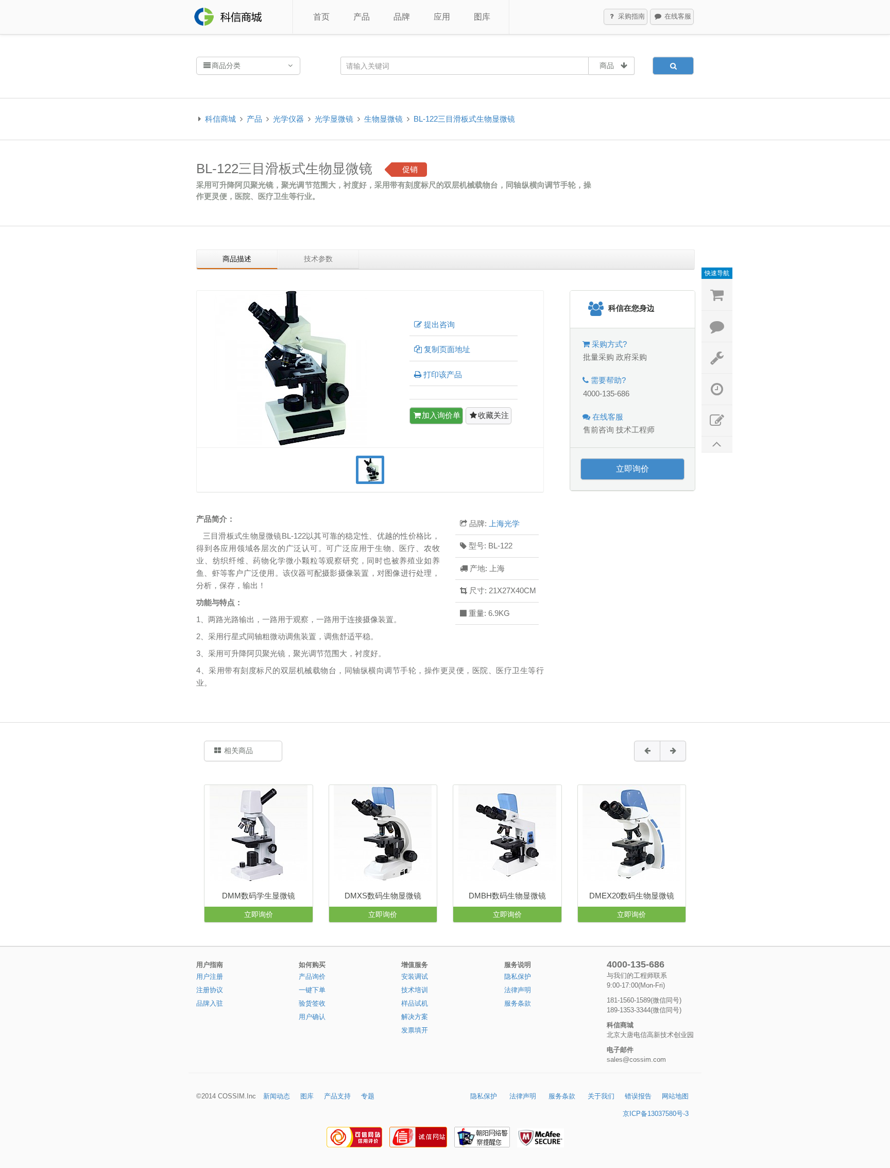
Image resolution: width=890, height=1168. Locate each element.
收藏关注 (493, 415)
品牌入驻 (209, 1003)
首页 (321, 16)
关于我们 (601, 1096)
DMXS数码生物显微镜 (383, 895)
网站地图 (675, 1096)
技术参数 (318, 259)
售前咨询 (598, 429)
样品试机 (414, 1003)
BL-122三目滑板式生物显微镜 (464, 118)
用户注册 (209, 976)
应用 (442, 16)
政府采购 (631, 357)
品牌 (401, 16)
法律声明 (517, 990)
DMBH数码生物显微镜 (507, 895)
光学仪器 (288, 118)
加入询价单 (441, 415)
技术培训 (414, 990)
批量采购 (598, 357)
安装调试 (414, 976)
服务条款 (517, 1003)
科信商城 (220, 118)
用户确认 (312, 1017)
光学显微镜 (334, 118)
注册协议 (209, 990)
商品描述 (236, 259)
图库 (482, 16)
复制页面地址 (447, 349)
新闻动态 (276, 1096)
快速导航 (717, 273)
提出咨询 (439, 324)
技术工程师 (635, 429)
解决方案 (414, 1017)
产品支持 (337, 1096)
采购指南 (630, 16)
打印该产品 (442, 374)
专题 (367, 1096)
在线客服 (676, 16)
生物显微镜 (383, 118)
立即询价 (632, 468)
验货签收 (312, 1003)
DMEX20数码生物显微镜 (631, 895)
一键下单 (312, 990)
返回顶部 (716, 445)
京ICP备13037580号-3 (656, 1113)
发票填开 (414, 1030)
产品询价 (312, 976)
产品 (361, 16)
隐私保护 (517, 976)
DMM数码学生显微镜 (258, 895)
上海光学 (504, 523)
